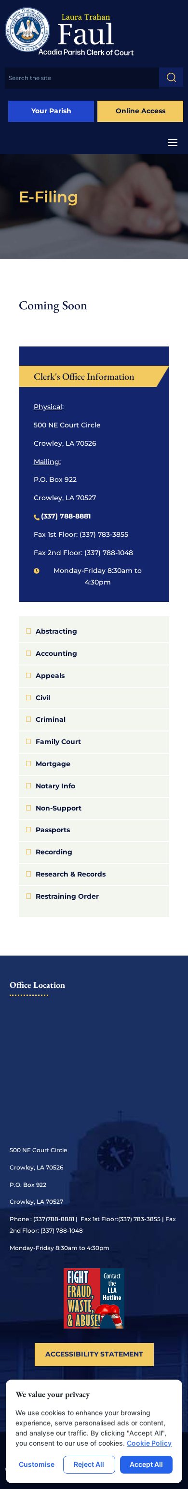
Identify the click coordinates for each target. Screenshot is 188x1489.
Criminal (51, 719)
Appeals (50, 675)
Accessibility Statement (94, 1354)
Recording (54, 852)
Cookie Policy (149, 1443)
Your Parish (51, 110)
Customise (36, 1464)
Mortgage (53, 763)
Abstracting (56, 631)
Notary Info (55, 786)
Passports (53, 829)
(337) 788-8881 (66, 516)
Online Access (140, 110)
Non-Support (58, 808)
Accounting (56, 653)
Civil (43, 697)
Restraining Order (67, 896)
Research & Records (71, 874)
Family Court (58, 741)
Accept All (146, 1464)
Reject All (89, 1464)
